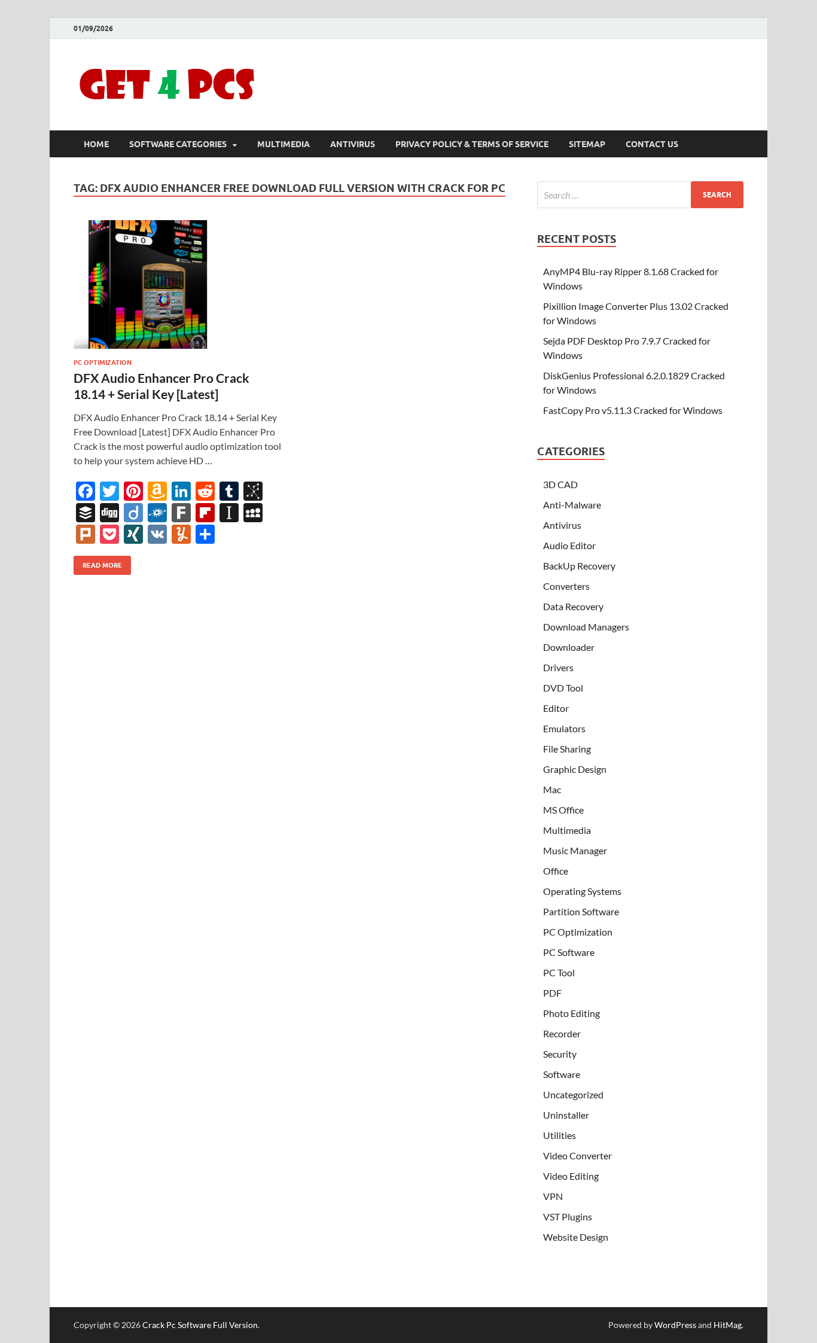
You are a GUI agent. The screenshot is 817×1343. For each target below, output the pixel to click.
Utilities (559, 1135)
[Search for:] (640, 194)
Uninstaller (566, 1114)
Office (555, 870)
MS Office (563, 809)
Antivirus (352, 144)
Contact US (652, 144)
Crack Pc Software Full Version (200, 1325)
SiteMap (587, 144)
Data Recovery (573, 606)
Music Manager (575, 850)
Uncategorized (573, 1094)
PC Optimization (103, 362)
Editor (556, 708)
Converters (566, 586)
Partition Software (581, 911)
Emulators (564, 728)
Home (96, 144)
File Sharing (567, 748)
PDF (552, 992)
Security (560, 1053)
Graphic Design (574, 769)
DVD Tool (563, 687)
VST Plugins (567, 1216)
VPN (553, 1196)
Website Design (575, 1236)
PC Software (569, 952)
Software (561, 1074)
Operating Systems (582, 891)
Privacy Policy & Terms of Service (471, 144)
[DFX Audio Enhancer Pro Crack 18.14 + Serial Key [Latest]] (178, 284)
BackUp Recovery (579, 565)
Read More (98, 563)
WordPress (675, 1325)
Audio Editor (569, 545)
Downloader (569, 647)
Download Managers (586, 626)
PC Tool (559, 972)
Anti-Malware (572, 504)
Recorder (562, 1033)
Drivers (558, 667)
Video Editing (571, 1175)
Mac (552, 789)
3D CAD (560, 484)
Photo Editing (571, 1013)
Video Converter (577, 1155)
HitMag (728, 1325)
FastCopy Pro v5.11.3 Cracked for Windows (633, 410)
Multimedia (283, 144)
